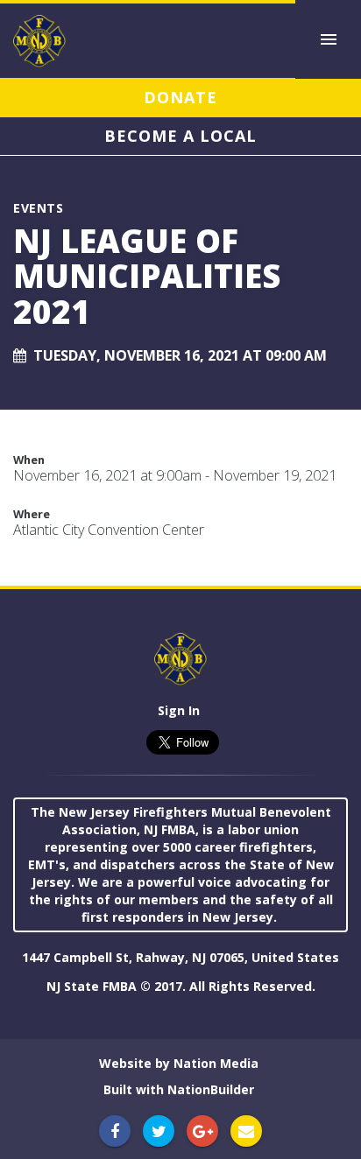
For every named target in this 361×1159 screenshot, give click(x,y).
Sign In (179, 710)
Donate (180, 97)
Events (38, 208)
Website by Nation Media (178, 1063)
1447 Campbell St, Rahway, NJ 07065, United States (180, 957)
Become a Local (180, 135)
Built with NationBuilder (178, 1089)
